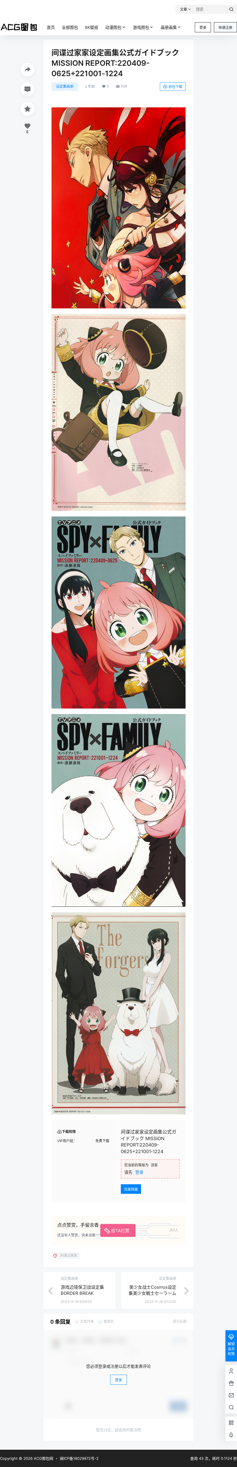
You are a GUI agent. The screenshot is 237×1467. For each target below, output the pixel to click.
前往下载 (175, 87)
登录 (202, 27)
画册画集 (169, 27)
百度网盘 (131, 1189)
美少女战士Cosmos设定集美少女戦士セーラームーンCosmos (152, 1293)
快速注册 (225, 27)
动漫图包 (113, 27)
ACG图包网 (43, 1458)
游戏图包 (141, 27)
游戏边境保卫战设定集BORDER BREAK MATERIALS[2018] (82, 1293)
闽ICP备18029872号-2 (79, 1458)
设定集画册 (64, 86)
